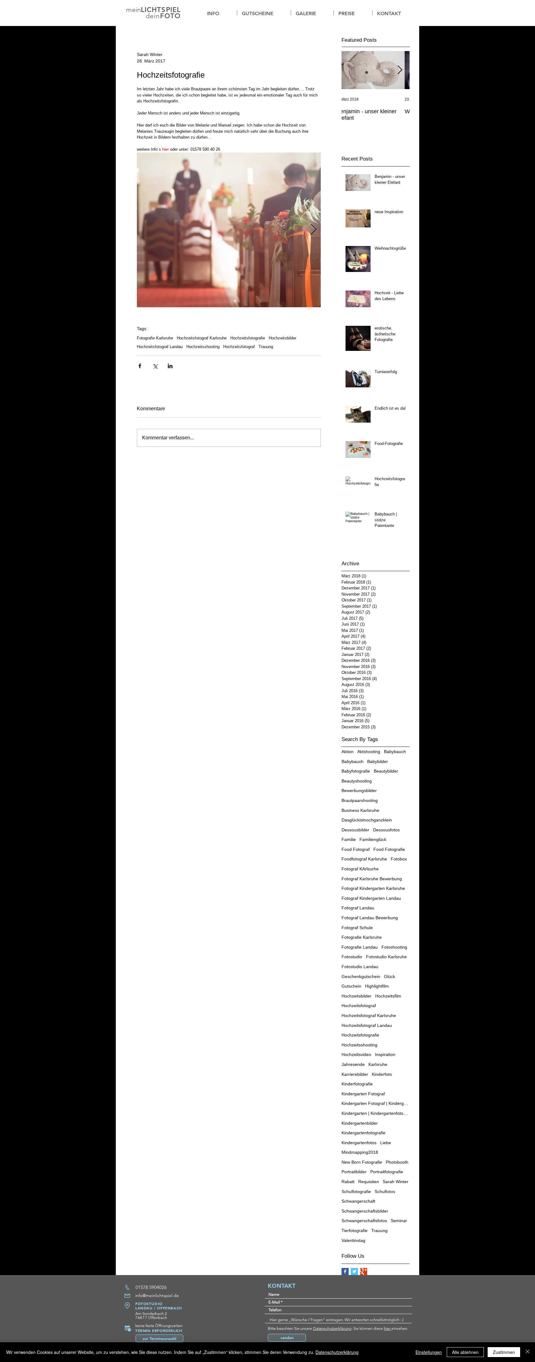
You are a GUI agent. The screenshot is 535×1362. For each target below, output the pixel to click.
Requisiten (368, 1181)
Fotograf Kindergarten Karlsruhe (373, 888)
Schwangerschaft (358, 1201)
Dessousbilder (355, 829)
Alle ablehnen (465, 1352)
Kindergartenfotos (358, 1142)
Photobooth (397, 1162)
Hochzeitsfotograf (239, 346)
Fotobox (399, 858)
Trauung (266, 346)
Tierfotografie (354, 1230)
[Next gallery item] (313, 230)
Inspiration (385, 1054)
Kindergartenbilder (359, 1123)
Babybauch (395, 751)
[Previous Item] (351, 70)
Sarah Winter (395, 1181)
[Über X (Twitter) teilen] (155, 366)
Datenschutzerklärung (332, 1328)
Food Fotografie (389, 849)
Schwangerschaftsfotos (364, 1220)
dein (153, 16)
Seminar (399, 1220)
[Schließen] (527, 1352)
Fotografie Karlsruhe (155, 338)
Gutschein (351, 986)
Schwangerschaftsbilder (364, 1211)
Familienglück (372, 839)
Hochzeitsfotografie (247, 338)
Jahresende (353, 1064)
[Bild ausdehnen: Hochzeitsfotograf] (229, 230)
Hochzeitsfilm (388, 995)
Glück (389, 976)
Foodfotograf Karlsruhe (364, 858)
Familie (348, 839)
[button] (312, 12)
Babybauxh (352, 761)
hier (387, 1328)
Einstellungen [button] (428, 1352)
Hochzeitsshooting (203, 346)
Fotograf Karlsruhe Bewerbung (371, 878)
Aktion (347, 751)
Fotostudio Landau (359, 966)
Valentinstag (353, 1240)
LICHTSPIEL (161, 10)
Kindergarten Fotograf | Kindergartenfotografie (375, 1103)
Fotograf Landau (357, 907)
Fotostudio (351, 956)
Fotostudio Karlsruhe (386, 956)
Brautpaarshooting (359, 800)
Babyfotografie (355, 771)
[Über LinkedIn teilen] (170, 366)
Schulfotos (385, 1191)
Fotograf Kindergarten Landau (371, 898)
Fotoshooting (394, 947)
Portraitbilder (354, 1171)
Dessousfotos (386, 829)
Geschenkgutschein (360, 976)
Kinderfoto (382, 1074)
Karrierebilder (354, 1074)
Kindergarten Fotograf (363, 1093)
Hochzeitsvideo (356, 1054)
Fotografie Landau (359, 947)
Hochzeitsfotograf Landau (160, 346)
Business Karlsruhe (360, 810)
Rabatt (347, 1181)
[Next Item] (399, 70)
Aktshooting (368, 751)
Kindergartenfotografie (363, 1132)
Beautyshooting (356, 780)
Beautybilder (386, 771)
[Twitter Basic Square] (354, 1271)
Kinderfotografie (357, 1083)
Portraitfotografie (386, 1171)
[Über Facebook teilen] (140, 366)
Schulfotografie (356, 1191)
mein (133, 10)
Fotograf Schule (357, 927)
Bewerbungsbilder (359, 790)
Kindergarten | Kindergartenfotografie (375, 1113)
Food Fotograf (355, 849)
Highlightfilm (377, 986)
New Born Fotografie (361, 1162)
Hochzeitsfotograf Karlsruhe (202, 338)
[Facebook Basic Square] (345, 1271)
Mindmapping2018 (359, 1152)
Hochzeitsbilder (282, 338)
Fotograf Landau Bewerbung (369, 917)
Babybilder (377, 761)
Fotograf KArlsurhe (360, 868)
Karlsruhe (377, 1064)
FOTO (170, 16)
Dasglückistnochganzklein (366, 819)
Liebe (385, 1142)
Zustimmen (504, 1352)
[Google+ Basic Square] (363, 1271)
